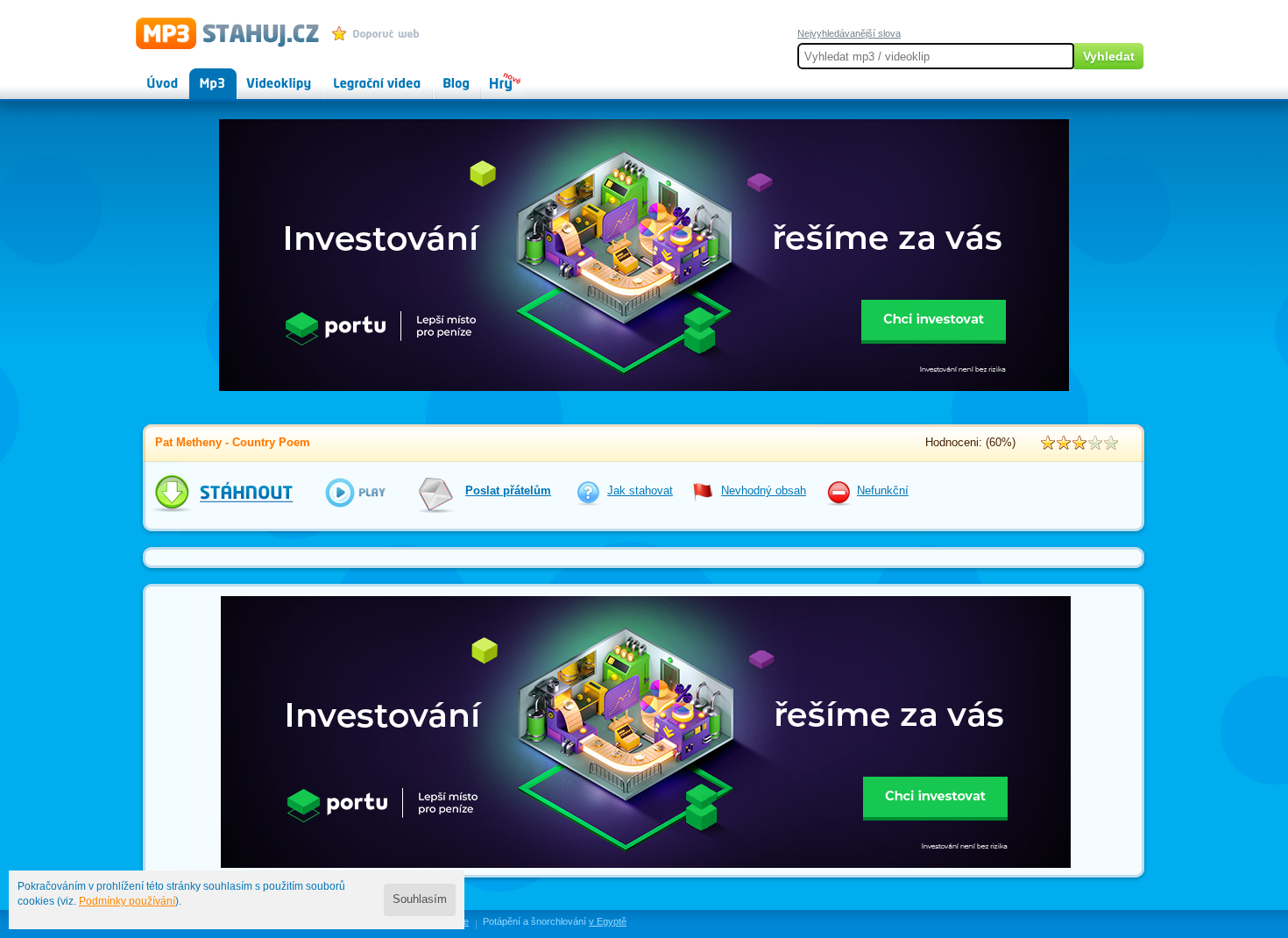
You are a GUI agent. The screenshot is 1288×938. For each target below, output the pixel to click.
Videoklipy (263, 75)
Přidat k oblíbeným (380, 33)
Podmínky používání (127, 901)
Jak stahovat (640, 491)
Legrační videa (359, 75)
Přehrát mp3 (343, 492)
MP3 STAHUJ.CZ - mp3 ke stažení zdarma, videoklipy (219, 32)
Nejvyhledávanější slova (849, 33)
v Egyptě (607, 921)
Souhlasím (420, 899)
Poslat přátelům (508, 491)
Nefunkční (883, 491)
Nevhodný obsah (763, 491)
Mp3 (200, 75)
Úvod (148, 75)
